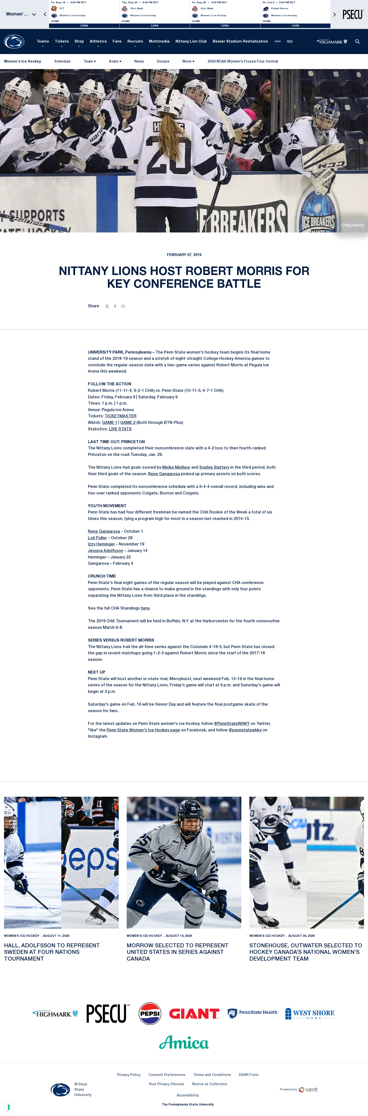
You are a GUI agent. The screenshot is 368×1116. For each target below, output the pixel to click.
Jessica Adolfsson (105, 551)
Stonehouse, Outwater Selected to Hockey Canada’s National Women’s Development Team (305, 952)
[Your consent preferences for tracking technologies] (9, 1107)
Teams (43, 41)
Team (88, 61)
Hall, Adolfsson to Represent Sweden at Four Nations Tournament (52, 952)
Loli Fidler (97, 538)
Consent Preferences (166, 1075)
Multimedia (159, 41)
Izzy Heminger (101, 544)
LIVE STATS (120, 429)
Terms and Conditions (212, 1075)
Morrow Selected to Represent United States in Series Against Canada (178, 952)
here (145, 608)
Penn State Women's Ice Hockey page (143, 730)
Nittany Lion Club (191, 41)
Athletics (98, 41)
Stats (113, 61)
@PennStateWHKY (232, 724)
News (139, 61)
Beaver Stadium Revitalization (240, 41)
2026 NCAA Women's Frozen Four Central (242, 62)
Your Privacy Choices (166, 1084)
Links (84, 25)
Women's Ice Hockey (21, 936)
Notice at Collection (209, 1084)
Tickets (62, 41)
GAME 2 (127, 423)
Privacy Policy (128, 1075)
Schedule (62, 61)
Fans (117, 41)
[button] (45, 14)
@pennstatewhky (245, 730)
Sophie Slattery (214, 467)
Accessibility (188, 1095)
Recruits (135, 41)
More (187, 61)
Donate (163, 62)
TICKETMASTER (120, 416)
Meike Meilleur (176, 467)
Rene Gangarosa (164, 474)
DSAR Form (248, 1075)
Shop (79, 41)
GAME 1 (109, 423)
